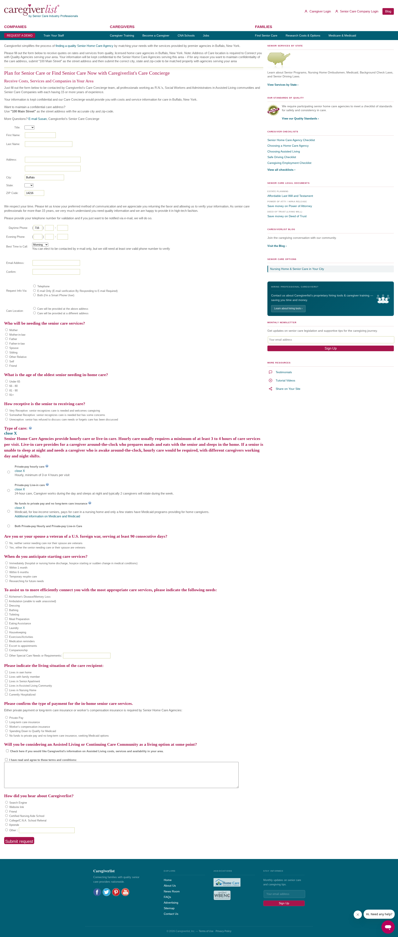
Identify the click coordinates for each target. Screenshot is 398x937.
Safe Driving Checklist (281, 157)
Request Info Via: (16, 290)
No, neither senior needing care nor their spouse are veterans (45, 543)
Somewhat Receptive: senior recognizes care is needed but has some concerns (56, 415)
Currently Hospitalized (21, 694)
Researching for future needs (26, 581)
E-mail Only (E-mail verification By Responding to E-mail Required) (77, 290)
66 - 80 (13, 385)
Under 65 (14, 381)
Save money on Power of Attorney (289, 206)
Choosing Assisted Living (283, 151)
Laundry (13, 628)
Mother (13, 330)
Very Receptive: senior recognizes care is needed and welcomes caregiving (54, 410)
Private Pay (15, 717)
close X (10, 433)
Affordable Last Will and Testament (290, 195)
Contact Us (171, 913)
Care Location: (15, 310)
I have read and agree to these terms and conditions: (42, 760)
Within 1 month (17, 567)
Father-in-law (16, 343)
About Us (170, 885)
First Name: (13, 135)
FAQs (167, 897)
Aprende (13, 824)
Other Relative (17, 356)
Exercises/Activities (20, 636)
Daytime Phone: (18, 227)
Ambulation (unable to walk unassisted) (32, 601)
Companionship (18, 650)
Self (11, 361)
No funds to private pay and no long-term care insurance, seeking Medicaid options (58, 735)
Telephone (43, 286)
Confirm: (11, 271)
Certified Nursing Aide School (26, 816)
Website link (16, 807)
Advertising (171, 902)
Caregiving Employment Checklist (289, 162)
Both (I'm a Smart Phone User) (55, 295)
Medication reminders (21, 641)
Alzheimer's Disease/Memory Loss (29, 596)
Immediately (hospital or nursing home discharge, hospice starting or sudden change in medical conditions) (72, 563)
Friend (12, 365)
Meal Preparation (18, 619)
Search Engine (17, 802)
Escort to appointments (22, 645)
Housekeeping (17, 632)
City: (9, 177)
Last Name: (13, 144)
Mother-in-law (16, 334)
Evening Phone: (15, 236)
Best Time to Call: (17, 246)
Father (12, 339)
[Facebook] (97, 892)
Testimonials (284, 372)
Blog (388, 11)
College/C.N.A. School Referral (27, 820)
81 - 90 (13, 390)
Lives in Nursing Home (22, 690)
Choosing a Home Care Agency (288, 145)
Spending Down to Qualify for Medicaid (32, 731)
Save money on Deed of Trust (287, 216)
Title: (17, 127)
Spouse (13, 348)
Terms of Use (206, 931)
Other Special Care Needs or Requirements (34, 655)
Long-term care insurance (24, 722)
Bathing (13, 610)
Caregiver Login (320, 11)
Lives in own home (20, 672)
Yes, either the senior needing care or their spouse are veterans (46, 547)
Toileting (13, 614)
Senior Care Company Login (358, 11)
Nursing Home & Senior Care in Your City (297, 268)
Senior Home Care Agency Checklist (291, 140)
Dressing (14, 605)
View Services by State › (282, 84)
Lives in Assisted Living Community (30, 685)
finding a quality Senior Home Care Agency (84, 46)
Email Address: (15, 262)
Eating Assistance (19, 623)
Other (12, 830)
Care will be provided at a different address (62, 313)
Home (168, 880)
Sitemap (169, 908)
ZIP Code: (12, 193)
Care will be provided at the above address (62, 308)
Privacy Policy (223, 931)
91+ (11, 394)
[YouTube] (125, 892)
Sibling (12, 352)
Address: (11, 159)
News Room (172, 891)
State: (9, 185)
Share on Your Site (288, 388)
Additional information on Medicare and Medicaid (47, 516)
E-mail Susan (37, 119)
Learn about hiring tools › (288, 308)
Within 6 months (18, 572)
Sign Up (284, 903)
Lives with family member (24, 676)
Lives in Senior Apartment (24, 681)
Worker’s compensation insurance (29, 726)
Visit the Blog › (276, 245)
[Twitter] (107, 892)
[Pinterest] (116, 892)
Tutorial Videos (285, 380)
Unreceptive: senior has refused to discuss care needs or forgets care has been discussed (63, 419)
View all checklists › (281, 169)
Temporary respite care (22, 576)
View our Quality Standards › (300, 118)
